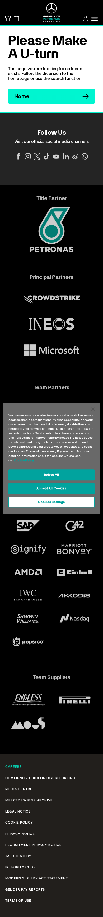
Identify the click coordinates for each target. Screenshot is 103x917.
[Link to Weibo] (75, 156)
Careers (13, 766)
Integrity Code (20, 867)
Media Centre (18, 789)
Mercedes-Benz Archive (29, 800)
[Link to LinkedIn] (66, 156)
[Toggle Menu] (94, 19)
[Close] (93, 409)
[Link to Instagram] (28, 156)
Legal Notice (18, 811)
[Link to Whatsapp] (85, 156)
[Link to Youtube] (56, 156)
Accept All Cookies (51, 488)
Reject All (51, 474)
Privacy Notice (20, 833)
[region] (52, 458)
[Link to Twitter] (37, 156)
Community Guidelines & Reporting (40, 778)
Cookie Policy (19, 822)
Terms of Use (18, 900)
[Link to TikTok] (47, 156)
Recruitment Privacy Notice (33, 844)
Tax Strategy (18, 856)
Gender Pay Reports (25, 889)
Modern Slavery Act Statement (36, 878)
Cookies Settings (51, 502)
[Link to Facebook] (18, 156)
